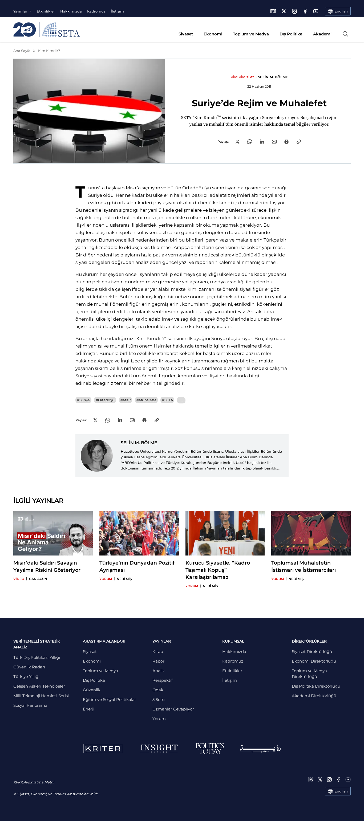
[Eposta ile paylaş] (274, 141)
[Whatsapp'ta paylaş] (249, 141)
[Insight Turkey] (159, 749)
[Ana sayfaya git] (46, 29)
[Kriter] (102, 748)
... (181, 400)
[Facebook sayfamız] (305, 11)
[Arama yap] (345, 33)
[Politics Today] (210, 748)
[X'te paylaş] (237, 141)
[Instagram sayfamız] (294, 11)
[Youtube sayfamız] (315, 11)
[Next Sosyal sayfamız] (273, 11)
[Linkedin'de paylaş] (262, 141)
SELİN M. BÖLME (273, 77)
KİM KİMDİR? (242, 77)
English (341, 791)
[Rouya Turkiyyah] (260, 749)
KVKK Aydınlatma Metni (33, 782)
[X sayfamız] (283, 11)
